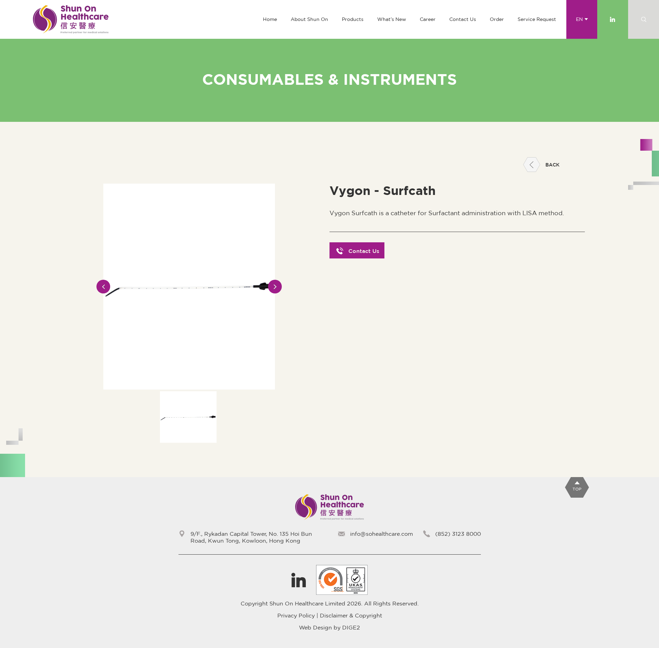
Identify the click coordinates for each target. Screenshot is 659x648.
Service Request (537, 19)
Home (270, 19)
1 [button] (189, 447)
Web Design (315, 627)
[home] (70, 19)
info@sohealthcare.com (381, 534)
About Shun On (309, 19)
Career (428, 19)
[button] (352, 19)
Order (497, 19)
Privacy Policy (296, 615)
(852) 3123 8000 (458, 534)
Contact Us (462, 19)
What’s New (391, 19)
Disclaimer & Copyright (351, 615)
